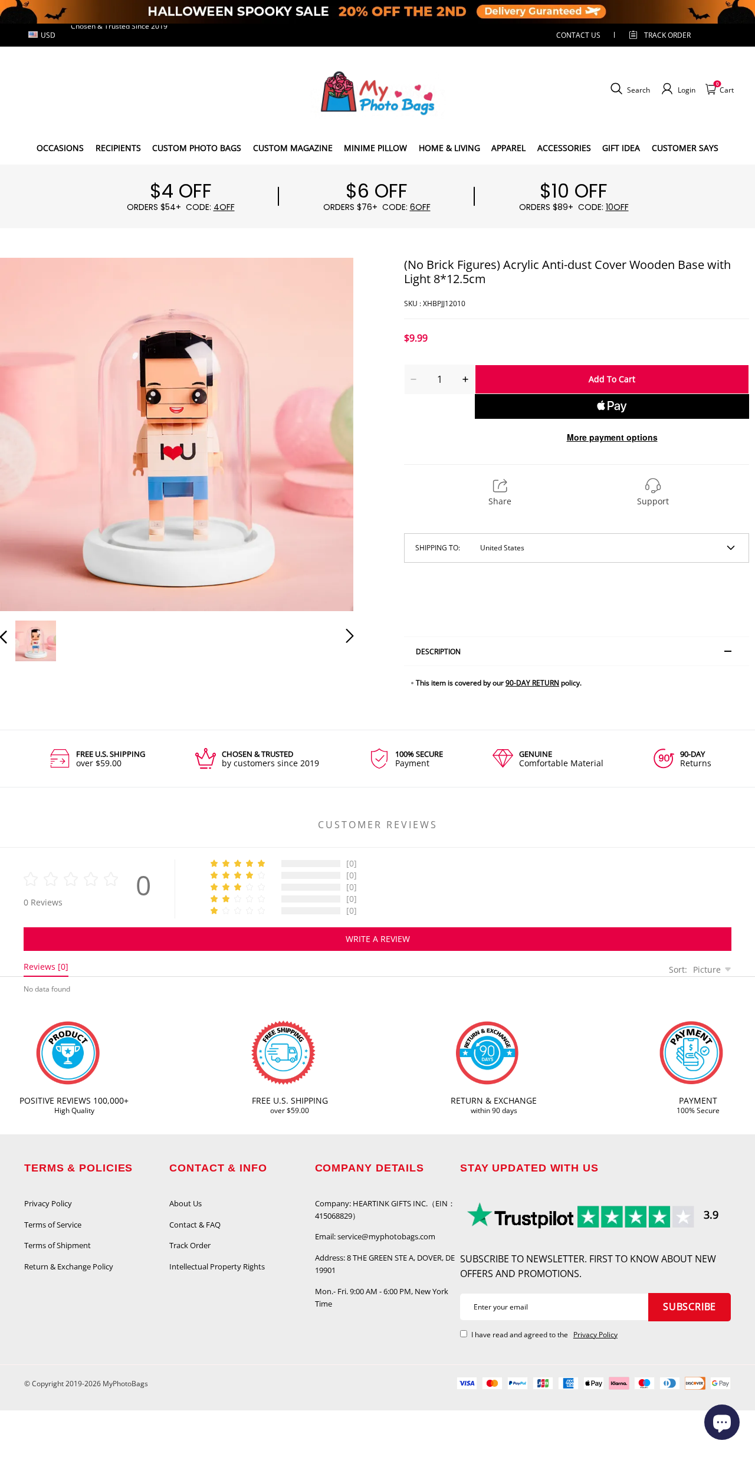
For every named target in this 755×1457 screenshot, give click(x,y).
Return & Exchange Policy (68, 1266)
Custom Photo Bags (196, 147)
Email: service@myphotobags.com (375, 1236)
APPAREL (508, 147)
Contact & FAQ (195, 1224)
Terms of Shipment (57, 1245)
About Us (185, 1203)
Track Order (667, 35)
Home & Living (449, 147)
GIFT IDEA (621, 147)
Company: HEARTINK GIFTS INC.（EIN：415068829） (385, 1209)
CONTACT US (578, 35)
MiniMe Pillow (375, 147)
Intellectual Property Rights (217, 1266)
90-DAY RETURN (532, 683)
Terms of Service (52, 1224)
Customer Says (685, 147)
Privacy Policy (48, 1203)
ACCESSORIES (564, 147)
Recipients (118, 147)
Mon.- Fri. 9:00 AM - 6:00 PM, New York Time (381, 1297)
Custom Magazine (293, 147)
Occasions (60, 147)
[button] (27, 432)
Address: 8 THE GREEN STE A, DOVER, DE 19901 (385, 1263)
